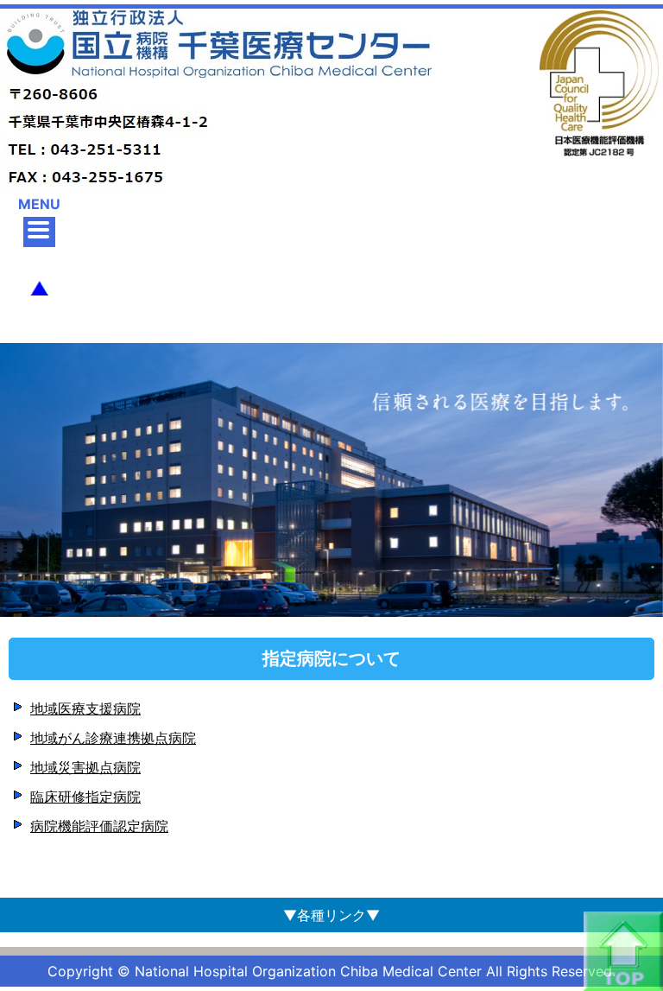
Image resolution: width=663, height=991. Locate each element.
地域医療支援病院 (85, 708)
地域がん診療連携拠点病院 (113, 737)
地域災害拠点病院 (85, 767)
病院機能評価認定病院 (99, 826)
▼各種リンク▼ (331, 915)
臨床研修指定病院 (85, 796)
